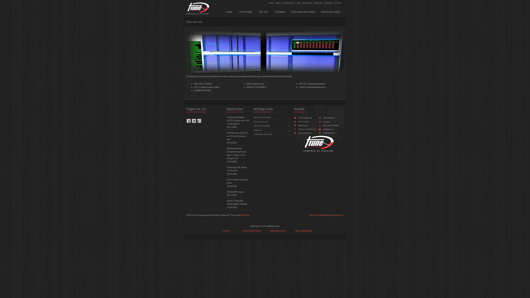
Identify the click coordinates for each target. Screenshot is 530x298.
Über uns (318, 3)
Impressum (306, 3)
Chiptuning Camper (262, 126)
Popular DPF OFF (261, 122)
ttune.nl (226, 230)
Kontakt (338, 3)
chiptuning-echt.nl (278, 230)
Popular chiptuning (262, 117)
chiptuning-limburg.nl (252, 230)
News (278, 3)
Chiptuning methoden (303, 11)
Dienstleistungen (330, 11)
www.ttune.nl (328, 132)
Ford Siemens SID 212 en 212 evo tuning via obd (237, 136)
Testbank (280, 11)
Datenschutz (288, 3)
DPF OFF (263, 11)
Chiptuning (245, 11)
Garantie (328, 3)
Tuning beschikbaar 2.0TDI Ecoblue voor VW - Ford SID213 (238, 120)
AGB (298, 3)
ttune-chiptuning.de (303, 230)
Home (271, 3)
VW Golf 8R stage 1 (236, 191)
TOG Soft (245, 215)
